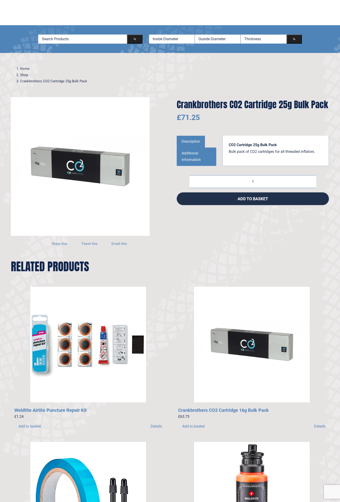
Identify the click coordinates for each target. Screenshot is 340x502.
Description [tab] (191, 141)
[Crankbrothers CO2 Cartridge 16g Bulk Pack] (252, 344)
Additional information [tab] (191, 156)
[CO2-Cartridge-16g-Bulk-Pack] (80, 166)
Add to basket (253, 198)
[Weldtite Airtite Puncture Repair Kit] (88, 344)
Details (156, 426)
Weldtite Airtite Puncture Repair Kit (50, 410)
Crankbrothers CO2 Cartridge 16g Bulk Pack (223, 410)
